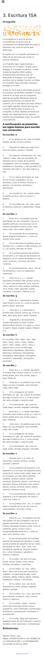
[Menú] (3, 1)
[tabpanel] (22, 332)
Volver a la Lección (22, 653)
